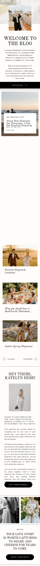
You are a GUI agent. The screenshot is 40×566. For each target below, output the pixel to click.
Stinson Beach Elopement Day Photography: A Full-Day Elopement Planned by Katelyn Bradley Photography (19, 126)
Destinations (13, 117)
